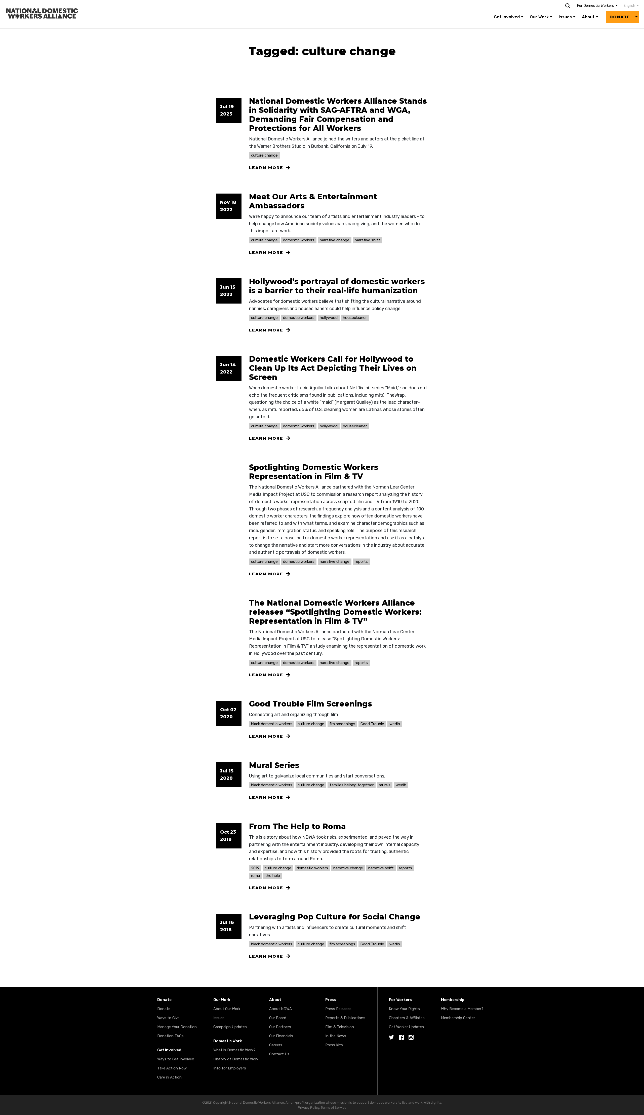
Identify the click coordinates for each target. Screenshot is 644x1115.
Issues (565, 16)
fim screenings (342, 724)
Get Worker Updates (406, 1027)
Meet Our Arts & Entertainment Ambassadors (313, 201)
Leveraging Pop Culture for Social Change (334, 916)
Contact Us (279, 1054)
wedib (394, 724)
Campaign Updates (230, 1027)
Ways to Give (168, 1018)
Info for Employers (229, 1068)
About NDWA (280, 1009)
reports (361, 561)
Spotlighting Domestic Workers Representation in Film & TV (313, 472)
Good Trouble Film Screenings (310, 704)
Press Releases (338, 1009)
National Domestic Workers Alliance (36, 3)
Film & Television (339, 1027)
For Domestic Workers (595, 6)
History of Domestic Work (235, 1059)
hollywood (329, 317)
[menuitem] (628, 5)
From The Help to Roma (297, 826)
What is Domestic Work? (234, 1050)
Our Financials (281, 1036)
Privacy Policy (308, 1107)
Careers (275, 1045)
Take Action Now (172, 1068)
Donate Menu (636, 17)
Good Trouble (372, 724)
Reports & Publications (345, 1018)
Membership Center (458, 1018)
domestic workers (298, 240)
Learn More (266, 167)
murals (384, 785)
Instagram (411, 1037)
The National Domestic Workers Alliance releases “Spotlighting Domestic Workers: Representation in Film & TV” (335, 612)
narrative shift (367, 240)
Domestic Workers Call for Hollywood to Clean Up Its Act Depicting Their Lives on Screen (333, 368)
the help (272, 875)
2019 (255, 868)
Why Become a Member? (462, 1009)
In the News (335, 1036)
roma (255, 875)
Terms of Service (333, 1107)
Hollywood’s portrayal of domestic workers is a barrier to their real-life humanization (337, 286)
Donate (620, 17)
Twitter (391, 1037)
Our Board (277, 1018)
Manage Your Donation (177, 1027)
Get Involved (507, 16)
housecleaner (355, 317)
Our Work (539, 16)
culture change (264, 155)
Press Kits (334, 1045)
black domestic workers (271, 724)
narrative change (334, 240)
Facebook (401, 1037)
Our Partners (280, 1027)
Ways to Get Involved (175, 1059)
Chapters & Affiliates (407, 1018)
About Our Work (226, 1009)
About (588, 16)
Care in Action (169, 1077)
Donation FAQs (170, 1036)
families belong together (352, 785)
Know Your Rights (404, 1009)
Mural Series (274, 765)
